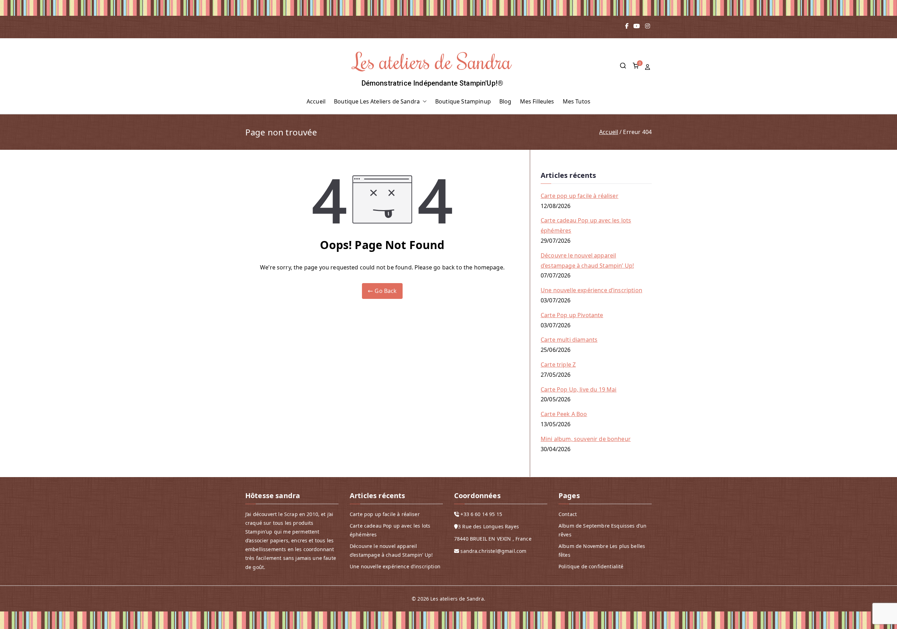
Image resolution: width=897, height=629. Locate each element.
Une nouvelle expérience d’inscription (591, 290)
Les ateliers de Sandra (432, 60)
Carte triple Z (558, 364)
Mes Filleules (537, 101)
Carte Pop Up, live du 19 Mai (578, 389)
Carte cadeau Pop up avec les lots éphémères (586, 225)
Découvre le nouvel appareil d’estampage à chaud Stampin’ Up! (587, 260)
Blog (505, 101)
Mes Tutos (576, 101)
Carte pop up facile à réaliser (579, 196)
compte (648, 67)
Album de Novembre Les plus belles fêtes (602, 550)
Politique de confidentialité (591, 566)
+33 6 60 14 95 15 (481, 514)
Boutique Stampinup (463, 101)
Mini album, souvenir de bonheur (586, 439)
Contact (568, 514)
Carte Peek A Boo (564, 414)
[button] (423, 101)
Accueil (316, 101)
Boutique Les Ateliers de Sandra (377, 101)
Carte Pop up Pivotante (572, 315)
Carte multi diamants (569, 339)
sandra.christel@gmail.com (493, 551)
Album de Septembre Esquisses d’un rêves (602, 530)
